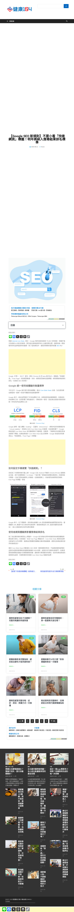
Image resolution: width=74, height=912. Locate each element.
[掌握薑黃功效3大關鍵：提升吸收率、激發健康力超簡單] (11, 789)
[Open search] (66, 21)
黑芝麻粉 (14, 310)
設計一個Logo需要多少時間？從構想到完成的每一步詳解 (59, 771)
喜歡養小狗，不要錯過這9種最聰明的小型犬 (43, 879)
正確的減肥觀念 (21, 730)
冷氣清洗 (48, 730)
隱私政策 (24, 899)
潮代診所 (12, 728)
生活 (9, 766)
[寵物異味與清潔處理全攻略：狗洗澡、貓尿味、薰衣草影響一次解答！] (33, 789)
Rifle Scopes (32, 316)
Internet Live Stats (18, 341)
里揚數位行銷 (16, 899)
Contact (7, 901)
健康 (6, 766)
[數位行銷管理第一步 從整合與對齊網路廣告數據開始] (55, 860)
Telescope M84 (42, 316)
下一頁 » (53, 721)
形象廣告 (49, 310)
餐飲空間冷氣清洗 (58, 730)
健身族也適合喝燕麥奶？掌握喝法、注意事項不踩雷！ (20, 850)
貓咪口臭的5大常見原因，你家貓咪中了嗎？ (43, 829)
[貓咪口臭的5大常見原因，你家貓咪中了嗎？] (33, 822)
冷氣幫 (36, 728)
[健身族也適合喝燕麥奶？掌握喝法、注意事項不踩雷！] (11, 841)
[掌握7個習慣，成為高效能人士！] (55, 789)
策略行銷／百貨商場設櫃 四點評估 (65, 846)
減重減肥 (30, 730)
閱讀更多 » (11, 625)
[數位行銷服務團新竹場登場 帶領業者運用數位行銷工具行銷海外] (55, 810)
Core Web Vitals (45, 390)
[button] (63, 325)
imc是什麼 (41, 310)
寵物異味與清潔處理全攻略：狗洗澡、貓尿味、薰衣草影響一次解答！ (43, 801)
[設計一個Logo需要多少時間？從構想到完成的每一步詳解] (59, 754)
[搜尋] (66, 6)
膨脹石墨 (20, 736)
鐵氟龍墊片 (12, 736)
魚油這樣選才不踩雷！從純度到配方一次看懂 (20, 877)
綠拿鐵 (27, 310)
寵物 (29, 766)
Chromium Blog (40, 423)
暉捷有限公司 (14, 734)
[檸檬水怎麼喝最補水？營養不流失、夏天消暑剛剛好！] (14, 754)
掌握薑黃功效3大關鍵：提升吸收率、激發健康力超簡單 (20, 798)
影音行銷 (34, 310)
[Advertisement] (37, 361)
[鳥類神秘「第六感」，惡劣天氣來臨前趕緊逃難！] (33, 846)
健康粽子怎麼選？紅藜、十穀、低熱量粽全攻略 (20, 825)
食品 (12, 766)
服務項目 (12, 730)
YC (15, 776)
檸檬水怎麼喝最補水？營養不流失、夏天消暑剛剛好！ (14, 771)
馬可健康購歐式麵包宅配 (20, 308)
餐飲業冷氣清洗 (39, 730)
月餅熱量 (21, 310)
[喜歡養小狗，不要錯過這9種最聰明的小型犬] (33, 872)
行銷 (51, 766)
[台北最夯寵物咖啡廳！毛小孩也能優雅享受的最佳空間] (37, 754)
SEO (58, 346)
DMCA (29, 899)
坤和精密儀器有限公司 (19, 314)
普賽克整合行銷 (37, 308)
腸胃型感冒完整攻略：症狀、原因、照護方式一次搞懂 (20, 703)
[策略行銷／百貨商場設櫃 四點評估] (55, 841)
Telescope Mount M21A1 (19, 316)
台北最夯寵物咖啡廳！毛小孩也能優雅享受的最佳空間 (37, 771)
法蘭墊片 (27, 736)
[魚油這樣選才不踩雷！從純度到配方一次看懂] (11, 869)
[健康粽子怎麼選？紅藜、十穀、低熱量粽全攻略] (11, 817)
